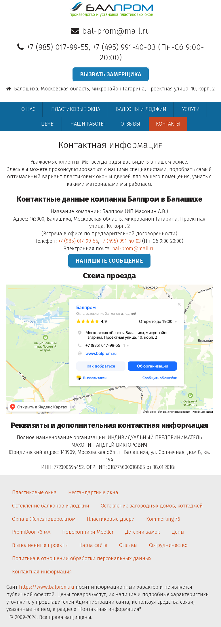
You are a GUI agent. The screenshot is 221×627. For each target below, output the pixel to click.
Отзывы (130, 124)
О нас (28, 109)
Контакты (168, 124)
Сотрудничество (168, 545)
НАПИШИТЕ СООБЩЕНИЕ (109, 260)
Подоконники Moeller (88, 532)
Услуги (191, 109)
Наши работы (88, 124)
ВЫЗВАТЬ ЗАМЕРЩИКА (110, 74)
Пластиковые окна (75, 109)
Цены (48, 124)
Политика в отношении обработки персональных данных (81, 558)
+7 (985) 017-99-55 (57, 47)
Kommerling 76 (163, 519)
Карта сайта (93, 545)
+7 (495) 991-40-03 (124, 47)
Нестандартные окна (93, 492)
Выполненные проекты (40, 545)
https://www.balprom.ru (46, 587)
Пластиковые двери (111, 519)
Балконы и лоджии (141, 109)
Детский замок (142, 532)
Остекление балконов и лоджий (50, 506)
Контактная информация (42, 572)
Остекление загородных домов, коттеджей (152, 506)
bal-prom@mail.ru (116, 31)
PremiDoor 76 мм (31, 532)
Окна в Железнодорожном (43, 519)
